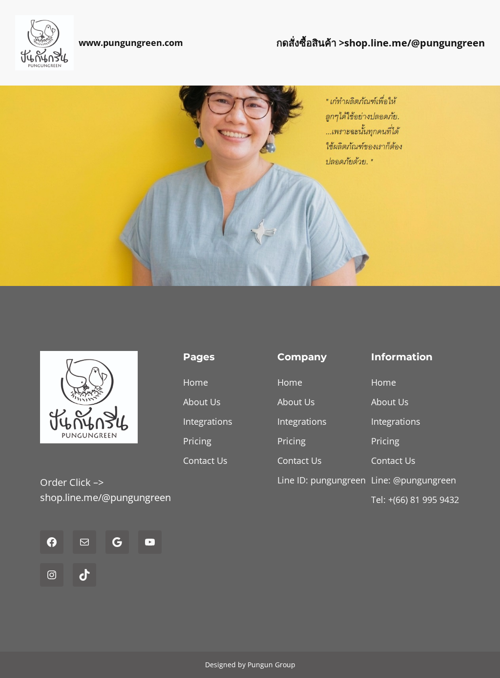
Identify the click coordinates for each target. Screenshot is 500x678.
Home (195, 382)
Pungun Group (271, 664)
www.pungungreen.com (131, 42)
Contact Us (205, 460)
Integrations (207, 421)
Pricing (197, 441)
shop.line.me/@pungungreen (414, 42)
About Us (202, 402)
